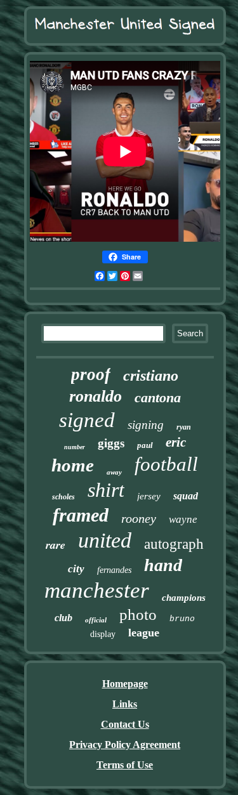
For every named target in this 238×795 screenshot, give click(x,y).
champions (184, 598)
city (76, 569)
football (166, 464)
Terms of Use (124, 764)
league (143, 632)
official (96, 620)
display (103, 634)
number (74, 446)
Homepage (125, 683)
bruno (182, 619)
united (104, 540)
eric (176, 442)
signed (87, 420)
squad (185, 495)
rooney (138, 518)
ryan (183, 427)
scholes (63, 496)
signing (146, 424)
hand (163, 565)
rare (55, 545)
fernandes (114, 570)
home (72, 465)
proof (90, 374)
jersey (149, 496)
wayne (183, 519)
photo (138, 614)
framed (81, 514)
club (63, 617)
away (114, 472)
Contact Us (125, 724)
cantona (158, 397)
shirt (106, 489)
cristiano (150, 375)
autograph (174, 544)
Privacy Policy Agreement (124, 744)
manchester (96, 590)
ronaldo (95, 396)
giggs (111, 443)
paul (145, 445)
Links (124, 704)
